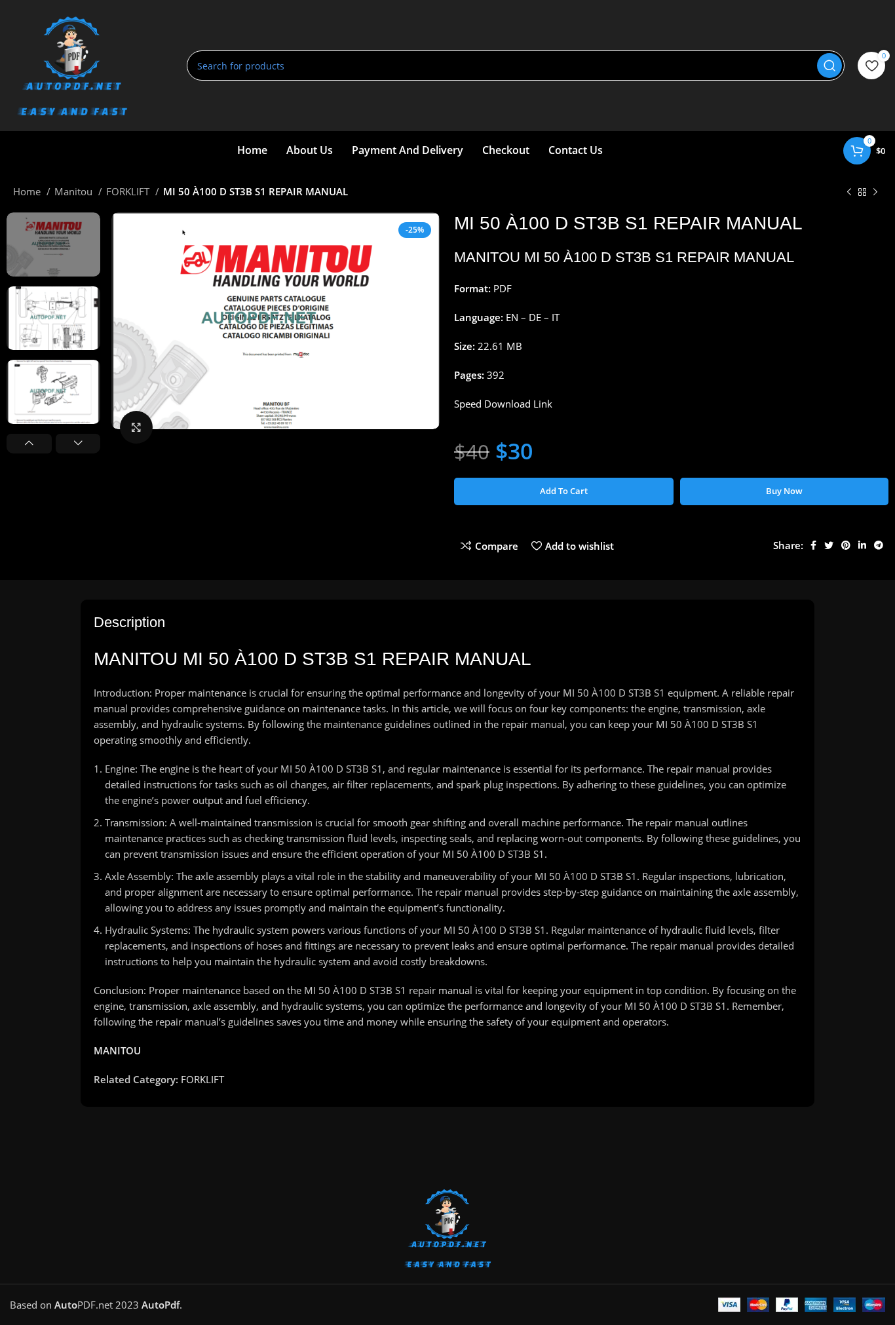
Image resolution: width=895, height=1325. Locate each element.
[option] (53, 244)
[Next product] (875, 192)
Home (28, 191)
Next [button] (78, 443)
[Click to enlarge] (136, 427)
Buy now (784, 491)
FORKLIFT (129, 191)
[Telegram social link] (878, 545)
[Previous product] (849, 192)
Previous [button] (29, 443)
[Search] (829, 65)
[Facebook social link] (813, 545)
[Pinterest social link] (845, 545)
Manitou (74, 191)
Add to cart (564, 491)
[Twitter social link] (828, 545)
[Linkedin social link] (862, 545)
